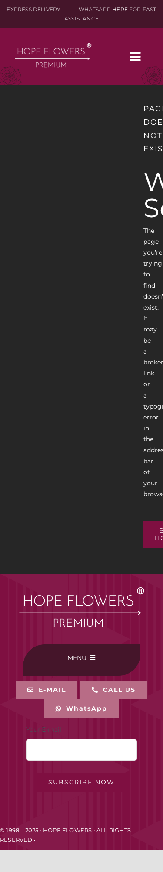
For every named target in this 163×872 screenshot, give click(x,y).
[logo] (53, 38)
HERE (120, 9)
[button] (113, 690)
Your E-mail (43, 729)
